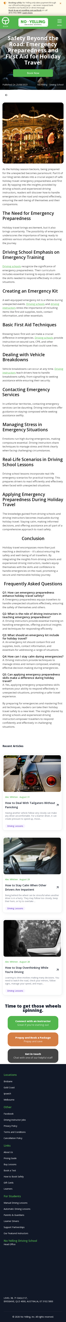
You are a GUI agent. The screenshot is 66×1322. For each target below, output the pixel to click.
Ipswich (7, 1093)
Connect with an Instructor (33, 1023)
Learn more (27, 12)
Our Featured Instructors (16, 1233)
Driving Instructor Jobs (15, 1119)
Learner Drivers (11, 1221)
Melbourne (9, 1099)
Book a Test (10, 1170)
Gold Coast (9, 1087)
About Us (8, 1152)
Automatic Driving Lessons (17, 1208)
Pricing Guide (10, 1158)
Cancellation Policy (13, 1138)
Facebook (9, 1113)
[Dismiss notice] (60, 3)
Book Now (33, 73)
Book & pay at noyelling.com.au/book (25, 10)
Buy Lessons (10, 1164)
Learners (8, 1188)
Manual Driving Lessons (15, 1202)
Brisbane (8, 1081)
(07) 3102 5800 (15, 12)
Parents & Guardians (14, 1215)
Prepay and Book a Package (33, 1039)
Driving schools (11, 266)
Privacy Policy (10, 1125)
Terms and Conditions (15, 1132)
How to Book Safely (14, 1176)
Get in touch (33, 1055)
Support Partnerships (14, 1227)
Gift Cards (9, 1182)
